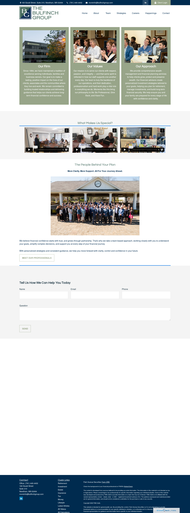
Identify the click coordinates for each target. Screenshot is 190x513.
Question (23, 305)
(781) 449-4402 (75, 2)
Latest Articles (63, 505)
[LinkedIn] (145, 2)
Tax (59, 496)
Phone (125, 289)
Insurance (62, 493)
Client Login (162, 2)
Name (22, 289)
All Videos (62, 509)
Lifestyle (61, 502)
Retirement (62, 483)
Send (25, 328)
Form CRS (106, 482)
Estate (60, 489)
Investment (62, 486)
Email (73, 289)
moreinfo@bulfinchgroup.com (101, 2)
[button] (85, 12)
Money (60, 499)
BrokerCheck (128, 486)
